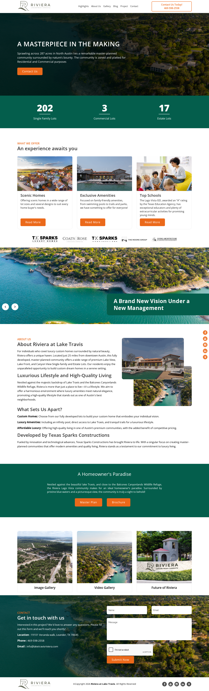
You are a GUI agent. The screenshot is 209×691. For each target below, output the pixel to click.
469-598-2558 (171, 8)
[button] (5, 306)
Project (124, 6)
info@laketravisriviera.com (42, 646)
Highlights (83, 6)
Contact (134, 6)
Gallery (107, 6)
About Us (96, 6)
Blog (115, 6)
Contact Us (30, 71)
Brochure (118, 502)
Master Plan (88, 502)
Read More (33, 222)
